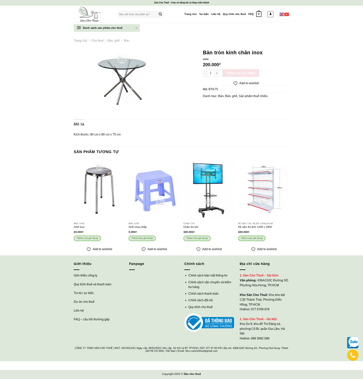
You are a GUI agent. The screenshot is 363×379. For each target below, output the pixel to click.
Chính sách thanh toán (203, 293)
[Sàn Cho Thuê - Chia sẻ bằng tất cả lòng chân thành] (93, 14)
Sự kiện (204, 14)
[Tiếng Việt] (286, 14)
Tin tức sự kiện (84, 293)
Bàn (126, 40)
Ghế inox (79, 226)
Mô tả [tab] (79, 124)
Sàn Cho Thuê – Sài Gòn (260, 275)
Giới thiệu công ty (85, 275)
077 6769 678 (260, 309)
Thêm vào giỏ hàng (240, 73)
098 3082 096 (260, 338)
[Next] (289, 206)
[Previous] (74, 206)
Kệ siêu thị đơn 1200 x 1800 (255, 226)
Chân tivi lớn (190, 226)
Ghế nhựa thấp (138, 226)
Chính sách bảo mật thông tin (207, 275)
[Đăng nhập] (270, 14)
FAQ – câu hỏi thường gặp (91, 319)
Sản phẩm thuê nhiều (253, 96)
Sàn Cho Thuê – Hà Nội (259, 319)
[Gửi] (160, 14)
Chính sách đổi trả (200, 300)
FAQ (251, 14)
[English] (281, 14)
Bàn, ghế (114, 40)
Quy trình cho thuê (234, 14)
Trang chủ (190, 14)
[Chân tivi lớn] (208, 189)
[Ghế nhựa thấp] (154, 189)
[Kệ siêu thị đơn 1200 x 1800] (263, 189)
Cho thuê (97, 40)
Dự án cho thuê (84, 301)
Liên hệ (215, 14)
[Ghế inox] (99, 189)
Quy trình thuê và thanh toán (92, 284)
